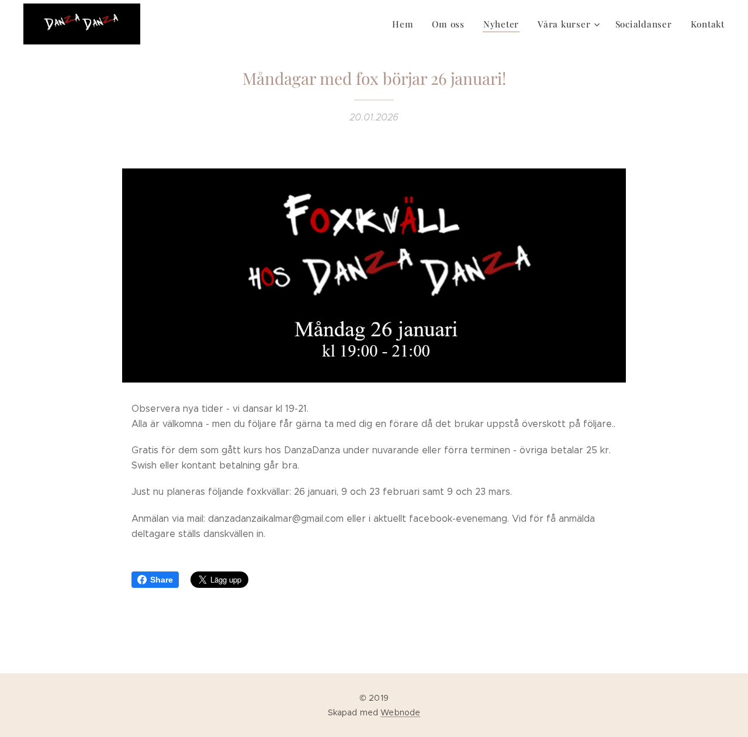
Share (161, 579)
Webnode (400, 712)
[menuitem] (406, 24)
